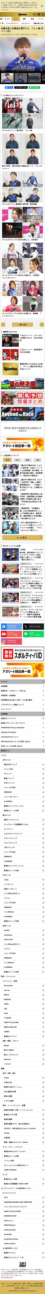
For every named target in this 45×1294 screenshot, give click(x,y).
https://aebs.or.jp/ (7, 1277)
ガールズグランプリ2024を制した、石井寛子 (20, 240)
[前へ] (42, 54)
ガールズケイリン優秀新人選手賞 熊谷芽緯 (19, 204)
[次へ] (3, 54)
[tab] (7, 19)
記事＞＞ (30, 69)
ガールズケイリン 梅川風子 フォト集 (17, 130)
